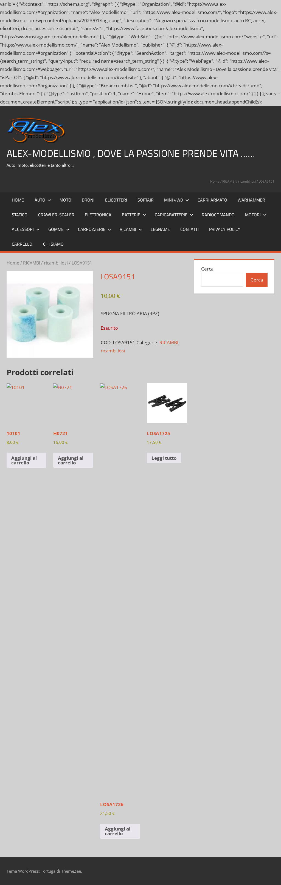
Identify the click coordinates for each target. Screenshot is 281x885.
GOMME (56, 229)
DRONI (88, 200)
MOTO (65, 200)
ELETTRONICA (98, 214)
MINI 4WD (173, 200)
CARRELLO (22, 244)
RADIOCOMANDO (218, 214)
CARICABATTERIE (171, 214)
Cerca (207, 269)
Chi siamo (53, 244)
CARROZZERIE (91, 229)
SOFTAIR (145, 200)
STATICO (19, 214)
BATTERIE (131, 214)
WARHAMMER (251, 200)
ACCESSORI (23, 229)
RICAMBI (228, 181)
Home (215, 181)
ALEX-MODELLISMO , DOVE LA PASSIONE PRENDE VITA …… (131, 153)
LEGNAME (160, 229)
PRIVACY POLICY (224, 229)
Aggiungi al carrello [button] (24, 460)
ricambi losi (247, 181)
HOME (18, 200)
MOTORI (253, 214)
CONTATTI (189, 229)
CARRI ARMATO (212, 200)
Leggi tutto (164, 458)
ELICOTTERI (116, 200)
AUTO (40, 200)
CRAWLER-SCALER (56, 214)
